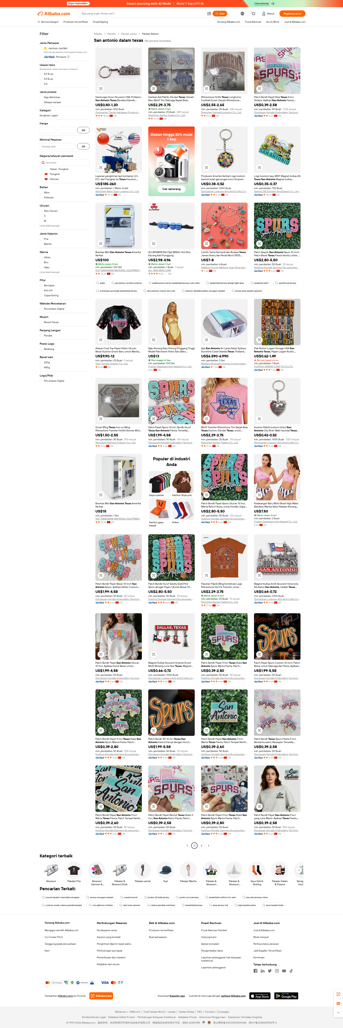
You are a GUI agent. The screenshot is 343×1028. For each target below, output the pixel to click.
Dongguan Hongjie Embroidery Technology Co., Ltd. (277, 112)
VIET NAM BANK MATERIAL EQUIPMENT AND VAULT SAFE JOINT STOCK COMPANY (118, 270)
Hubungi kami (208, 937)
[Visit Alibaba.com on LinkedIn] (262, 971)
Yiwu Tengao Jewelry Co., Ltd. (111, 363)
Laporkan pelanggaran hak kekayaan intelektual (221, 959)
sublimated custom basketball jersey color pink (176, 283)
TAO (199, 1011)
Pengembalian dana (212, 950)
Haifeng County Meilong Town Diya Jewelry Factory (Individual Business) (224, 267)
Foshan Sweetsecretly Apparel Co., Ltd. (170, 366)
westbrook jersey (287, 283)
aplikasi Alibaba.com (233, 995)
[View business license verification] (203, 1022)
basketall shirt (261, 283)
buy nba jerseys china (257, 897)
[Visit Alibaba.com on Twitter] (270, 971)
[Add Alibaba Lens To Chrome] (101, 995)
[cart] (254, 14)
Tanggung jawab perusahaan (60, 943)
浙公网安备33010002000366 (230, 1022)
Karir (47, 950)
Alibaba (98, 33)
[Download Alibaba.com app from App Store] (260, 995)
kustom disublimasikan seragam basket (205, 291)
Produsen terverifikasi (161, 930)
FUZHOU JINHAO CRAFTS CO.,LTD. (273, 366)
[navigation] (65, 440)
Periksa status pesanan (266, 943)
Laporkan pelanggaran (213, 967)
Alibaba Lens (65, 995)
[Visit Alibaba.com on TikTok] (291, 971)
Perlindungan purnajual (109, 950)
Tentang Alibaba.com (57, 922)
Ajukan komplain (210, 943)
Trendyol (209, 1011)
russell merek (130, 897)
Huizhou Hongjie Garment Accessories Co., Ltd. (277, 267)
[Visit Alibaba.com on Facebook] (255, 971)
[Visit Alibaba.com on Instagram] (277, 971)
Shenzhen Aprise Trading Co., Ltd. (166, 115)
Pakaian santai (129, 33)
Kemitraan (259, 957)
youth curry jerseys (189, 897)
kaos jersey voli (220, 905)
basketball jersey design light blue (227, 283)
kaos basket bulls (274, 905)
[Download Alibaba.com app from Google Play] (286, 995)
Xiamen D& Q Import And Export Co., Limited (277, 191)
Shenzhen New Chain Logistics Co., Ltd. (117, 191)
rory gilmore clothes (102, 905)
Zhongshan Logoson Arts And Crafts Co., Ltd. (224, 191)
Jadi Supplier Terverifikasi (267, 950)
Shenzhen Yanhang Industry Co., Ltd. (221, 112)
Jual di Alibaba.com (264, 930)
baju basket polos (247, 905)
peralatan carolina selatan (128, 283)
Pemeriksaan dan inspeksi (111, 957)
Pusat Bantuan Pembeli (214, 930)
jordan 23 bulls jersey (158, 897)
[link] (338, 994)
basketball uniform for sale (222, 897)
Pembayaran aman (107, 930)
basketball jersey (193, 905)
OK (83, 130)
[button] (209, 13)
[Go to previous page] (187, 845)
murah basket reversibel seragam (62, 897)
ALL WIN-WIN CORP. (160, 270)
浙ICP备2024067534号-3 (263, 1022)
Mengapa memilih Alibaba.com (61, 930)
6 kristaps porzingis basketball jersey (118, 291)
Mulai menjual (261, 937)
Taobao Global (186, 1011)
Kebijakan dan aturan (108, 964)
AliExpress (120, 1011)
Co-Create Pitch (54, 937)
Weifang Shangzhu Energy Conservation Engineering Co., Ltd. (224, 363)
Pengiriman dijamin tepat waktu (114, 943)
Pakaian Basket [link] (150, 33)
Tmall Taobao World (154, 1011)
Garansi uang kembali (108, 937)
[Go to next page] (208, 845)
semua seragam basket (101, 897)
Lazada (171, 1011)
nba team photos (131, 905)
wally (102, 283)
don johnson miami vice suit (161, 291)
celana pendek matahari (163, 905)
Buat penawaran (158, 937)
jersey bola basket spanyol (248, 291)
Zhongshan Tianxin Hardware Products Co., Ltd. (118, 112)
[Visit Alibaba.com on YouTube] (284, 971)
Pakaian (111, 33)
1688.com (134, 1011)
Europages (223, 1011)
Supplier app (177, 995)
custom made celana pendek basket (64, 905)
